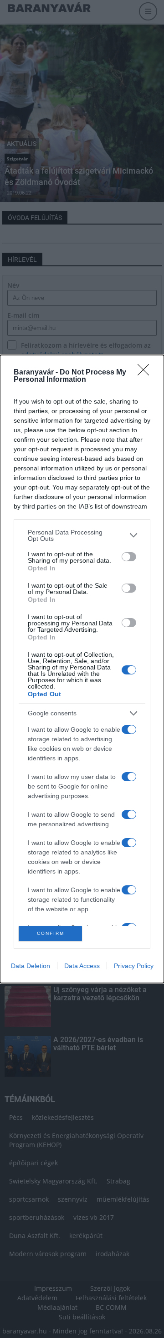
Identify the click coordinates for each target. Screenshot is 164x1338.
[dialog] (82, 669)
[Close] (146, 372)
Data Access (82, 965)
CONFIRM (50, 933)
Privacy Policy (134, 965)
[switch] (129, 556)
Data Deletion (30, 965)
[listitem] (82, 535)
